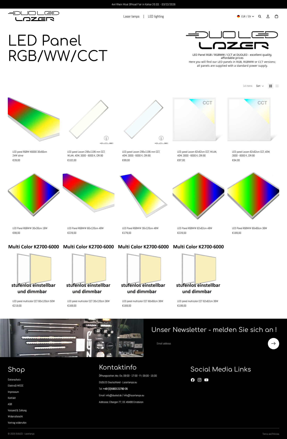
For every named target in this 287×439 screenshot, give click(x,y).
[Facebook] (192, 380)
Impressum (13, 392)
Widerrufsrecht (15, 416)
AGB (10, 404)
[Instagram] (199, 380)
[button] (260, 86)
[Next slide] (54, 119)
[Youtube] (206, 380)
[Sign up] (273, 343)
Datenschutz (14, 379)
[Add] (53, 139)
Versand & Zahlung (17, 410)
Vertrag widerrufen (17, 422)
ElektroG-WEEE (15, 385)
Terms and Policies (271, 433)
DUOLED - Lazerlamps (25, 433)
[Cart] (276, 16)
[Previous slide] (14, 119)
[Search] (259, 16)
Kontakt (12, 398)
